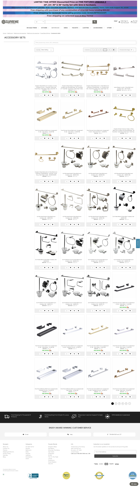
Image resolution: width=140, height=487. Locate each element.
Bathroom (56, 28)
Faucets (75, 28)
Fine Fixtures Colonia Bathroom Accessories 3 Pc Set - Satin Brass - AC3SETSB (72, 131)
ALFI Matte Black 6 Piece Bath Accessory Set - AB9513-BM (124, 217)
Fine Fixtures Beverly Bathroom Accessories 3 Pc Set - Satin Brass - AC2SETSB (46, 131)
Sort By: (38, 49)
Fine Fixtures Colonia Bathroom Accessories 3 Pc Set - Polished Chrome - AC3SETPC (98, 389)
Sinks (66, 28)
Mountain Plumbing (54, 450)
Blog (4, 457)
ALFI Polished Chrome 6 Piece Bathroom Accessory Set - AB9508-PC (98, 260)
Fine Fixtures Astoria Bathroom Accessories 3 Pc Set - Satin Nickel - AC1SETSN (123, 346)
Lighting (86, 28)
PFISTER (84, 10)
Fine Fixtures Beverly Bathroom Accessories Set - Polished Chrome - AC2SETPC (46, 389)
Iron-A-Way (80, 16)
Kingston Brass (52, 446)
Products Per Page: (125, 49)
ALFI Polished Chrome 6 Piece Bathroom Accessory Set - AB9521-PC (98, 303)
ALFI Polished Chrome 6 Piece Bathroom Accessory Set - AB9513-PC (46, 303)
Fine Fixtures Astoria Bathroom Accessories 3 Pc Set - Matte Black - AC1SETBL (123, 303)
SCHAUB (56, 13)
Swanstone (51, 460)
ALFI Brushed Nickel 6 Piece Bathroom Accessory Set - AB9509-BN (123, 174)
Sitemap (5, 455)
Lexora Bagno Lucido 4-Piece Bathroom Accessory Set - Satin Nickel (123, 88)
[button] (138, 243)
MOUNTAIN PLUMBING (89, 8)
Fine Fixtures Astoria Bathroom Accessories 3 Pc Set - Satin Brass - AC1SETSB (98, 346)
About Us (5, 446)
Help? (115, 21)
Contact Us (6, 448)
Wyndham (51, 448)
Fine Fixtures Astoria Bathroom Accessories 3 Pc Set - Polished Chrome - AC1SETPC (72, 346)
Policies (5, 450)
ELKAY (50, 455)
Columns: (87, 49)
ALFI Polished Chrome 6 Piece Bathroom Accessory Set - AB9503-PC (72, 260)
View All (50, 463)
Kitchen (44, 28)
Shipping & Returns (8, 452)
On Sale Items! (32, 28)
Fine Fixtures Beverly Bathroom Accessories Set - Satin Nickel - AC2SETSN (72, 389)
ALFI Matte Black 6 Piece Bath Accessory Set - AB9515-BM (46, 260)
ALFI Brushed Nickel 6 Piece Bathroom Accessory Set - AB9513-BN (46, 217)
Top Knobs (51, 452)
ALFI (48, 8)
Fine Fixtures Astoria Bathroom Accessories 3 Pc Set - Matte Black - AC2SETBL (46, 346)
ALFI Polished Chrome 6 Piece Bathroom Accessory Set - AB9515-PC (72, 303)
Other (109, 28)
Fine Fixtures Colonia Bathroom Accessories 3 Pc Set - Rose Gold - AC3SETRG (124, 389)
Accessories (98, 28)
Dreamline (51, 453)
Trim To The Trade (53, 457)
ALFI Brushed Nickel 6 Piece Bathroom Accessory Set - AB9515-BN (72, 217)
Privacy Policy (7, 453)
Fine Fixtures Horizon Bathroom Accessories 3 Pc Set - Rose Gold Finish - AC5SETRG (98, 131)
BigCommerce (12, 469)
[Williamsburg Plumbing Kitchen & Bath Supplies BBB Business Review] (33, 475)
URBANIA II (100, 2)
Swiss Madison (52, 462)
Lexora (50, 458)
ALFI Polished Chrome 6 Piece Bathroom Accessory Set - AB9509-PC (124, 260)
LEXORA (41, 8)
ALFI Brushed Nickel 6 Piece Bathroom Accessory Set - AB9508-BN (98, 174)
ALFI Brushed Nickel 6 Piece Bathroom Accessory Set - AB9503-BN (72, 174)
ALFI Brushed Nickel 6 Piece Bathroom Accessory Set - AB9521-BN (98, 217)
